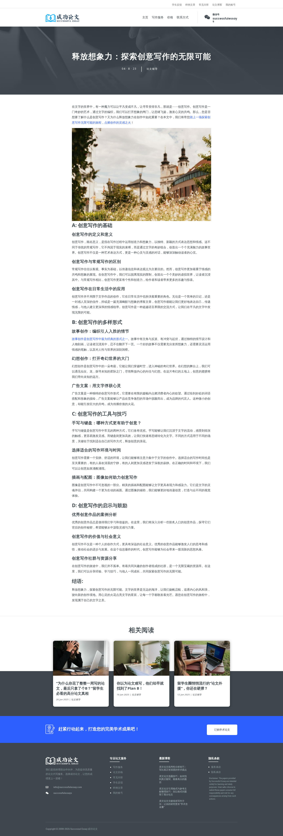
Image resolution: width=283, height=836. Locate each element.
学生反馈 (177, 4)
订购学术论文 (222, 730)
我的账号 (231, 4)
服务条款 (216, 767)
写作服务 (158, 17)
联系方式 (183, 17)
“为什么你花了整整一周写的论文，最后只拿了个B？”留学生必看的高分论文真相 (80, 688)
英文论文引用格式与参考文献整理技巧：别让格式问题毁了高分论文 (173, 791)
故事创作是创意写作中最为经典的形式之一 (100, 339)
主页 (145, 17)
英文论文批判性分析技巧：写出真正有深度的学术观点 (173, 768)
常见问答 (204, 4)
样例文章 (190, 4)
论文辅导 (152, 68)
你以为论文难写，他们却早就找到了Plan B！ (140, 686)
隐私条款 (216, 772)
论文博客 (217, 4)
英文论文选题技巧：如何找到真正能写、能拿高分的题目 (173, 779)
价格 (170, 17)
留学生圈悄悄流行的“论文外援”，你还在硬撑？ (199, 686)
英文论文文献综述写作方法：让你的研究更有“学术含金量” (173, 803)
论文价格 (118, 772)
